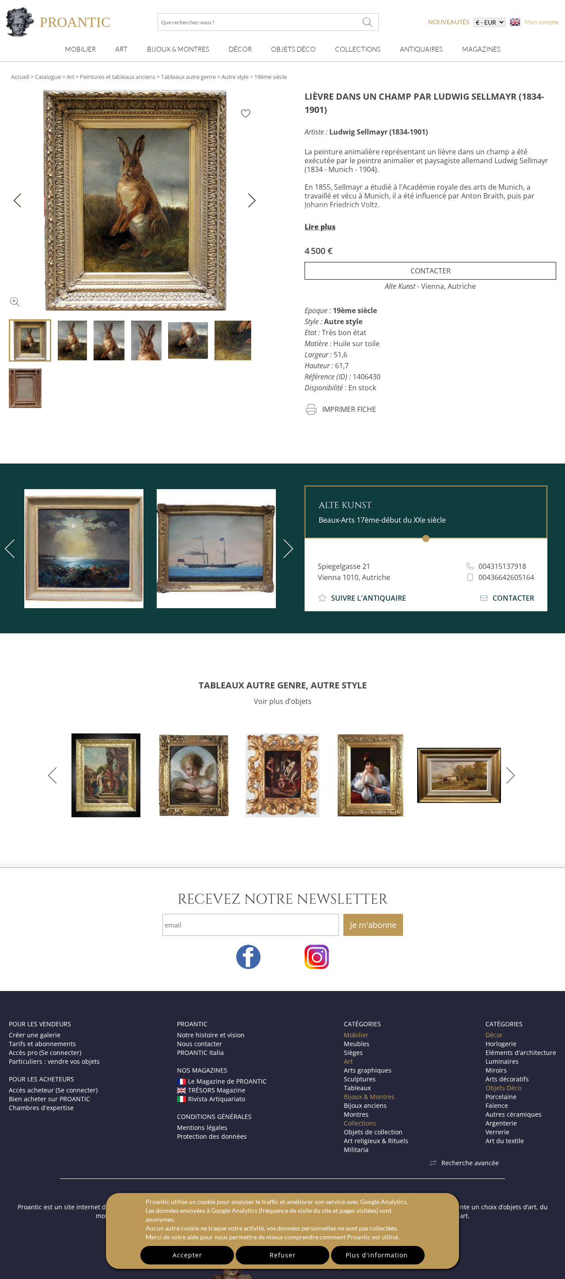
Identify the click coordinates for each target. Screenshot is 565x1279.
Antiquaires (421, 49)
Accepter (187, 1255)
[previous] (54, 775)
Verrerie (497, 1132)
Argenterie (501, 1123)
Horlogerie (501, 1044)
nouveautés (448, 22)
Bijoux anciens (365, 1105)
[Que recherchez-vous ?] (367, 22)
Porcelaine (501, 1096)
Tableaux (357, 1088)
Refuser (283, 1255)
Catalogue (48, 77)
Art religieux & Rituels (376, 1141)
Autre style (235, 77)
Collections (357, 49)
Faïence (497, 1105)
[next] (286, 549)
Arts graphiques (368, 1070)
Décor (240, 49)
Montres (356, 1114)
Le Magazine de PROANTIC (227, 1081)
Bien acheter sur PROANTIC (49, 1099)
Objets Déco (293, 49)
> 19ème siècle (268, 77)
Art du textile (505, 1141)
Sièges (353, 1052)
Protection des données (212, 1136)
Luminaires (502, 1061)
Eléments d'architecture (521, 1052)
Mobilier (80, 49)
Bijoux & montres (178, 49)
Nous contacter (199, 1044)
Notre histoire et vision (211, 1035)
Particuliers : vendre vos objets (54, 1061)
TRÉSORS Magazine (216, 1090)
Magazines (481, 49)
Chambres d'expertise (41, 1107)
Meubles (356, 1044)
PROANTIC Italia (200, 1052)
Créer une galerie (34, 1035)
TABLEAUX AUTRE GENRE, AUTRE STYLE (283, 685)
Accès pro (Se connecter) (45, 1052)
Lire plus (320, 226)
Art (121, 49)
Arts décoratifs (507, 1079)
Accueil (20, 77)
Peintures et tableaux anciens (117, 77)
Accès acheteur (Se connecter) (53, 1090)
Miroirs (496, 1070)
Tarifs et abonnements (42, 1044)
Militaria (356, 1149)
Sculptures (360, 1079)
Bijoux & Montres (369, 1096)
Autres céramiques (514, 1114)
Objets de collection (373, 1132)
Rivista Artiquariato (216, 1099)
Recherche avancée (470, 1163)
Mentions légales (202, 1127)
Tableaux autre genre (188, 77)
